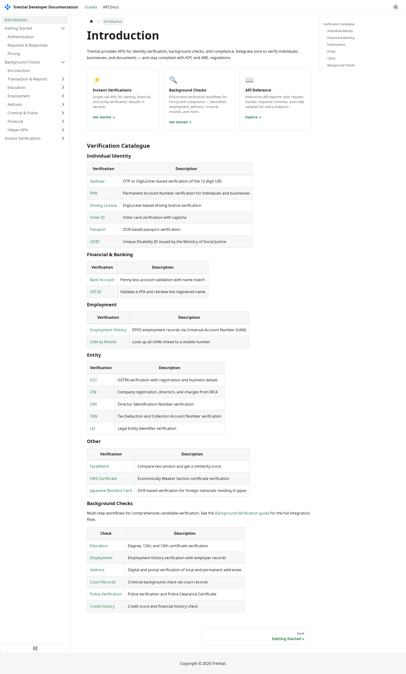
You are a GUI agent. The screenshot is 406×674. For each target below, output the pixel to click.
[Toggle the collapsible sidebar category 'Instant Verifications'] (63, 138)
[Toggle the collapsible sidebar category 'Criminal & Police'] (63, 113)
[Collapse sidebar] (35, 648)
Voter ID (97, 217)
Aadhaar (97, 181)
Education (16, 87)
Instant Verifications (23, 138)
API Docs (111, 7)
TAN (93, 416)
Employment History (108, 329)
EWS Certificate (103, 478)
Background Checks (22, 62)
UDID (95, 241)
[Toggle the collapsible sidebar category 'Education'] (63, 87)
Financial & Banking (341, 38)
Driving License (103, 205)
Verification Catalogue (339, 24)
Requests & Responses (28, 45)
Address (15, 104)
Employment (19, 96)
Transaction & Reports (27, 79)
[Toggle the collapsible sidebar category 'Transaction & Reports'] (63, 79)
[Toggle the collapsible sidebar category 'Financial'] (63, 121)
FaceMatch (99, 466)
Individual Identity (340, 31)
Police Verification (106, 594)
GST (93, 380)
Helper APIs (18, 129)
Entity (331, 51)
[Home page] (91, 21)
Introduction (16, 19)
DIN (93, 404)
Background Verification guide (242, 513)
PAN (93, 193)
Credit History (102, 606)
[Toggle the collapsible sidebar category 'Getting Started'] (63, 28)
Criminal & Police (23, 113)
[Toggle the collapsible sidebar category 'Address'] (63, 104)
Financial (15, 121)
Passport (98, 229)
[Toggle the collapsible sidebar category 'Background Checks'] (63, 62)
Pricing (14, 53)
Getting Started (18, 28)
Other (331, 58)
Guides (91, 7)
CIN (93, 392)
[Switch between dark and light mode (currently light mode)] (395, 7)
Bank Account (102, 279)
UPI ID (95, 291)
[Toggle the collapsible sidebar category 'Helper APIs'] (63, 130)
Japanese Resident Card (111, 490)
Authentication (21, 36)
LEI (92, 428)
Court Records (103, 582)
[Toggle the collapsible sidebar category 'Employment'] (63, 96)
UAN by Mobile (103, 341)
